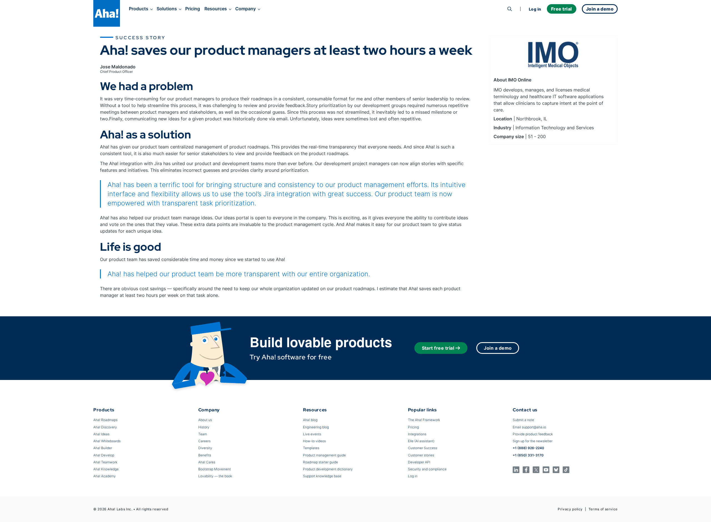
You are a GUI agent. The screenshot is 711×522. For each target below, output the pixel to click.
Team (202, 434)
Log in (535, 9)
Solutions (167, 8)
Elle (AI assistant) (421, 441)
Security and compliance (427, 469)
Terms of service (603, 509)
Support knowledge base (322, 476)
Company (245, 8)
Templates (311, 448)
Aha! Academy (104, 476)
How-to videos (314, 441)
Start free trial (438, 348)
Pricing (192, 8)
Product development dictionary (328, 469)
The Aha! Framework (424, 420)
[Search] (509, 9)
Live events (312, 434)
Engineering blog (316, 427)
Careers (204, 441)
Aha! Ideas (101, 434)
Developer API (419, 462)
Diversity (205, 448)
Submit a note (523, 420)
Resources (215, 8)
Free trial (561, 9)
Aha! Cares (206, 462)
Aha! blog (310, 420)
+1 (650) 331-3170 (528, 455)
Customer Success (422, 448)
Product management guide (324, 455)
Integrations (417, 434)
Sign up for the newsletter (532, 441)
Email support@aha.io (529, 427)
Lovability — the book (215, 476)
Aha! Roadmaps (105, 420)
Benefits (204, 455)
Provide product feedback (533, 434)
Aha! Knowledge (106, 469)
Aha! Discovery (105, 427)
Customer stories (421, 455)
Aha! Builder (102, 448)
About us (205, 420)
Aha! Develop (103, 455)
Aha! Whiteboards (107, 441)
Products (138, 8)
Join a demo (498, 348)
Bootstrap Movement (214, 469)
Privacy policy (570, 509)
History (203, 427)
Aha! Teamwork (105, 462)
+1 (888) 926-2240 (528, 448)
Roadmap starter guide (320, 462)
